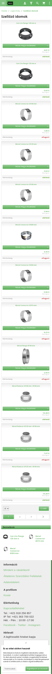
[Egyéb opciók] (49, 3)
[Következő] (43, 517)
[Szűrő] (31, 3)
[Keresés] (37, 3)
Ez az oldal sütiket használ (16, 648)
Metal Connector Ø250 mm (15, 550)
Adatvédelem (11, 582)
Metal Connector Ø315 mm (40, 538)
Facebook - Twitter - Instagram (22, 625)
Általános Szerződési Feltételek (23, 576)
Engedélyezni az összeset (37, 668)
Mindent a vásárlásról (17, 570)
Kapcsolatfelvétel (14, 608)
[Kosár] (44, 3)
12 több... (44, 508)
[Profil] (25, 3)
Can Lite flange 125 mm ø (17, 537)
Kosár (7, 595)
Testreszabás (9, 668)
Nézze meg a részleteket (25, 45)
